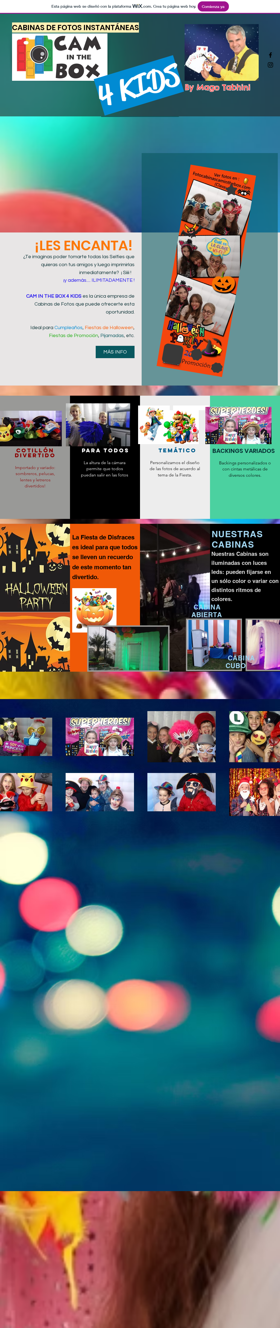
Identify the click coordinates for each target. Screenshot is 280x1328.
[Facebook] (270, 55)
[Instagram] (270, 64)
